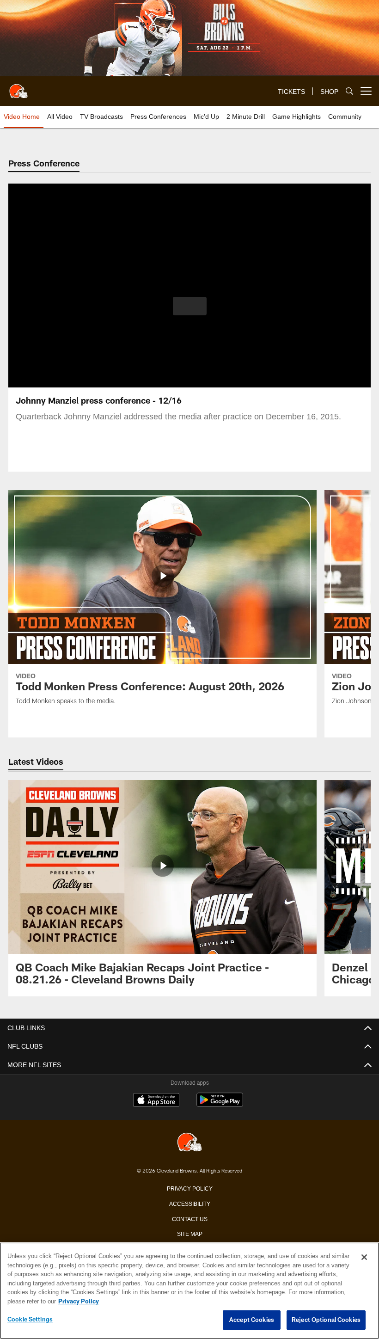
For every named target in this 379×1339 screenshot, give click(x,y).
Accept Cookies (251, 1320)
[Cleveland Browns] (189, 1143)
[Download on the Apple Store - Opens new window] (156, 1101)
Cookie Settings (30, 1319)
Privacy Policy (189, 1188)
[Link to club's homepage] (18, 87)
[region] (189, 1291)
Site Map (189, 1233)
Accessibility (189, 1203)
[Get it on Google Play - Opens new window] (219, 1104)
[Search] (349, 91)
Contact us (189, 1218)
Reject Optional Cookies (326, 1320)
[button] (190, 306)
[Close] (364, 1257)
